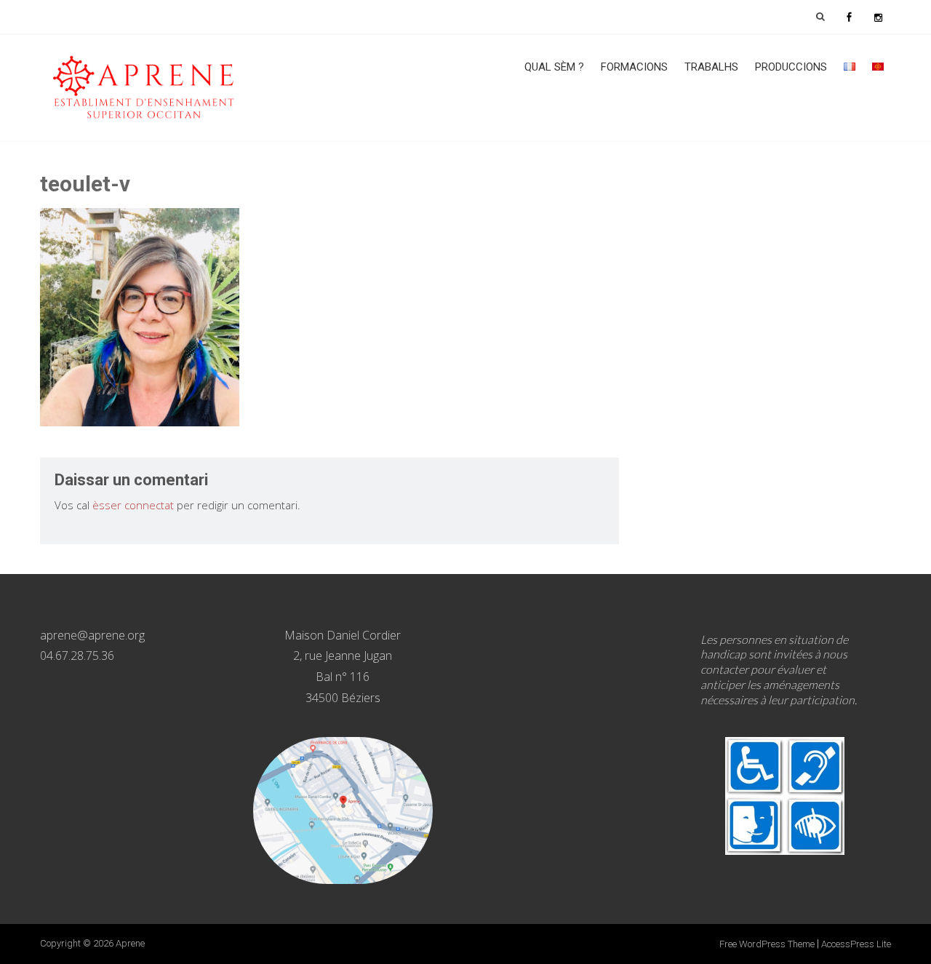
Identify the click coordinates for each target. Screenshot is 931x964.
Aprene (130, 943)
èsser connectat (133, 505)
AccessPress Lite (856, 944)
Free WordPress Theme (767, 944)
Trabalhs (711, 66)
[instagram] (878, 17)
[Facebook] (849, 17)
